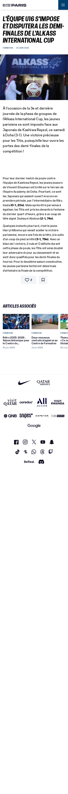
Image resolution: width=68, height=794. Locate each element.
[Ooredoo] (26, 402)
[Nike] (24, 382)
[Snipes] (26, 416)
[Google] (34, 426)
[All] (41, 402)
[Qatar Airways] (43, 382)
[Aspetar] (41, 416)
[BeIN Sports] (57, 416)
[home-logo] (15, 5)
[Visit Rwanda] (57, 402)
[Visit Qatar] (10, 402)
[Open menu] (63, 5)
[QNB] (10, 416)
